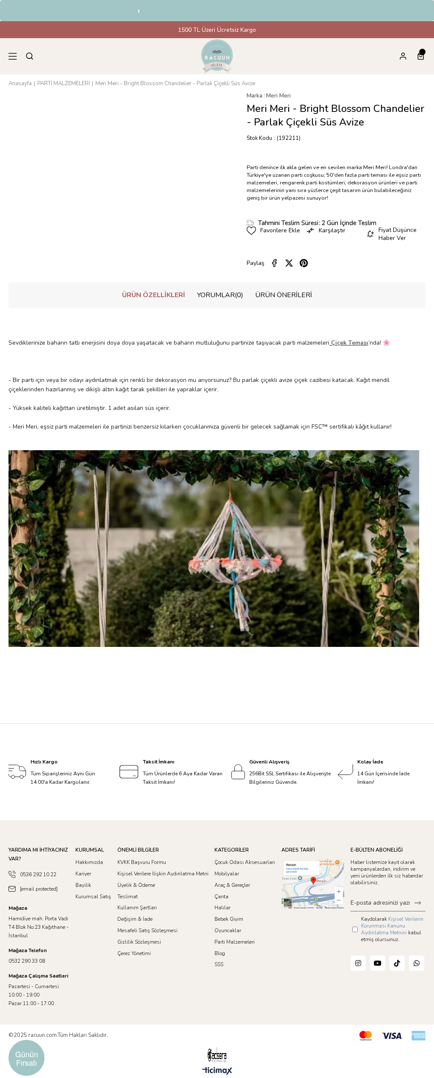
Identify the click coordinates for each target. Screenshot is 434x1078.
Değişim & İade (135, 919)
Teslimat (127, 896)
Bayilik (83, 885)
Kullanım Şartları (137, 907)
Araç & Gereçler (232, 885)
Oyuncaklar (227, 930)
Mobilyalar (226, 873)
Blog (219, 953)
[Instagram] (358, 963)
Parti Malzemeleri (234, 942)
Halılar (222, 907)
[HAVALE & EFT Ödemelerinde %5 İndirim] (217, 10)
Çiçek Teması (349, 343)
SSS (218, 964)
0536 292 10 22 (38, 874)
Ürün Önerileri (283, 295)
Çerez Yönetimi (134, 953)
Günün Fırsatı (26, 1058)
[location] (312, 883)
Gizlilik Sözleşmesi (139, 942)
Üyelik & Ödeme (136, 885)
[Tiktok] (397, 963)
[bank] (392, 1036)
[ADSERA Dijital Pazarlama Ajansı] (217, 1055)
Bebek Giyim (228, 919)
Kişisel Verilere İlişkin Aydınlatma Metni (163, 873)
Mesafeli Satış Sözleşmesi (147, 930)
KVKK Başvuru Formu (141, 862)
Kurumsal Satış (93, 896)
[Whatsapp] (416, 963)
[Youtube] (377, 963)
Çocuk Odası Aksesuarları (244, 862)
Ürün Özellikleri (153, 295)
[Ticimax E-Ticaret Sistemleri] (217, 1071)
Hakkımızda (89, 862)
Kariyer (83, 873)
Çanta (221, 896)
